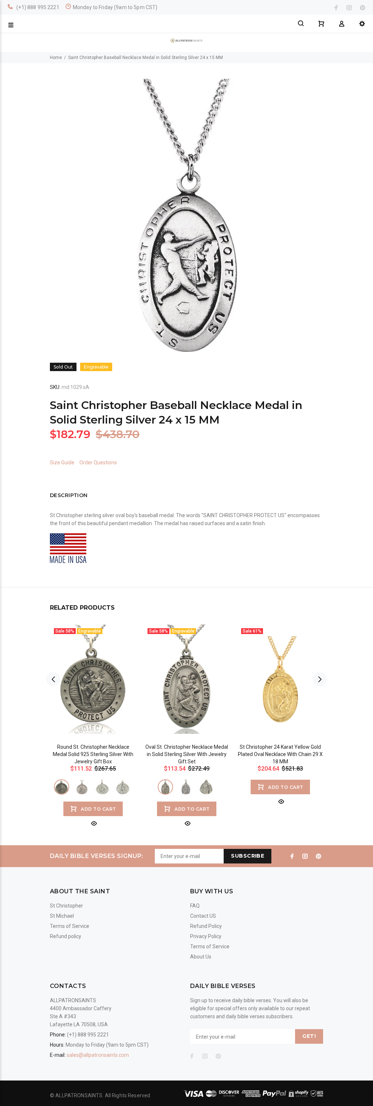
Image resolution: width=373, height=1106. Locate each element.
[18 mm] (61, 787)
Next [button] (320, 679)
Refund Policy (206, 926)
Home (56, 57)
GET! (309, 1036)
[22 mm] (82, 787)
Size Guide (62, 462)
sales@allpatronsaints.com (98, 1055)
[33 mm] (122, 787)
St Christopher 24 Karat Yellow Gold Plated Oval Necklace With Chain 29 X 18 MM (280, 754)
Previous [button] (53, 679)
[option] (93, 718)
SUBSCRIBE (247, 856)
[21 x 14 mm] (165, 787)
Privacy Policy (205, 936)
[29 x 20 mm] (206, 787)
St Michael (62, 916)
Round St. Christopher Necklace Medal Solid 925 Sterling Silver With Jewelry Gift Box (93, 754)
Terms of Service (69, 926)
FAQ (195, 906)
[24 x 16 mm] (185, 787)
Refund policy (65, 936)
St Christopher (66, 906)
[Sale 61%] (280, 679)
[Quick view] (93, 823)
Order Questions (98, 462)
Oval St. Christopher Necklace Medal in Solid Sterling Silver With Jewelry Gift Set (186, 754)
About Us (200, 957)
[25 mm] (102, 787)
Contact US (203, 916)
